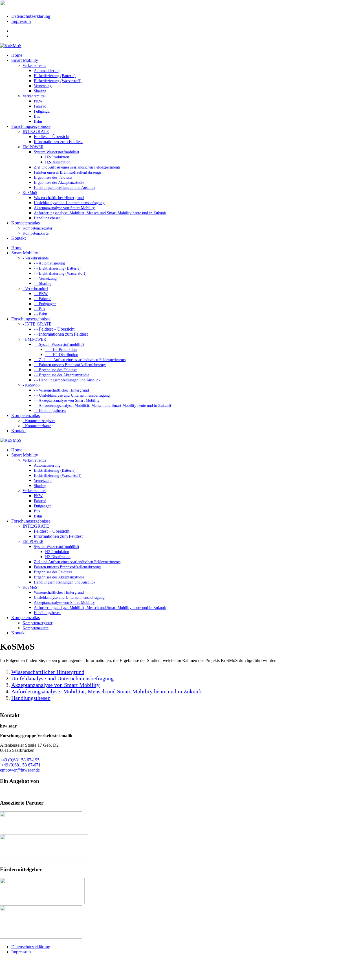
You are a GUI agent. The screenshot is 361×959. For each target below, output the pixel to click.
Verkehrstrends (34, 66)
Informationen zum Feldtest (58, 141)
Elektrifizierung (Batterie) (55, 76)
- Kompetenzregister (39, 421)
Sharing (40, 91)
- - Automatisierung (49, 263)
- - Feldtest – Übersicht (54, 329)
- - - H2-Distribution (61, 355)
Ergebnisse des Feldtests (53, 177)
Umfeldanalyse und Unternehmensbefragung (69, 203)
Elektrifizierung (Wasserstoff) (58, 81)
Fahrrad (40, 106)
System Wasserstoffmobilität (56, 152)
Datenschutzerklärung (30, 16)
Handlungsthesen (47, 218)
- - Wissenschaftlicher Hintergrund (61, 390)
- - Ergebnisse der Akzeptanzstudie (61, 375)
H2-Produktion (57, 157)
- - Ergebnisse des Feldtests (55, 370)
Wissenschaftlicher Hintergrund (59, 198)
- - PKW (41, 294)
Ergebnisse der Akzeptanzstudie (59, 182)
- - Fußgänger (45, 304)
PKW (38, 101)
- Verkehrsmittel (35, 289)
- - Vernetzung (45, 278)
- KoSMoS (31, 385)
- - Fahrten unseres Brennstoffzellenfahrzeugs (70, 365)
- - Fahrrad (42, 299)
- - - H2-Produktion (61, 350)
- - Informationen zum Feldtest (61, 334)
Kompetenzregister (37, 228)
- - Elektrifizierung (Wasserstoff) (60, 273)
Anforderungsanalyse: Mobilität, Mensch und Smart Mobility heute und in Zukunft (100, 213)
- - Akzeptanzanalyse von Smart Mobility (67, 400)
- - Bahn (40, 314)
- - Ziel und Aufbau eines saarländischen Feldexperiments (80, 360)
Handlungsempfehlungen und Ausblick (64, 187)
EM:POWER (33, 147)
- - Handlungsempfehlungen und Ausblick (67, 380)
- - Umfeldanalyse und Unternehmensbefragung (72, 395)
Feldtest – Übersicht (51, 136)
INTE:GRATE (36, 131)
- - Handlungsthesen (50, 410)
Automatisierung (47, 71)
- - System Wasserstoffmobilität (59, 344)
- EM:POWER (34, 339)
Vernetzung (43, 86)
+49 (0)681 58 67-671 (21, 765)
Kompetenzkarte (36, 233)
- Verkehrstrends (36, 258)
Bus (37, 116)
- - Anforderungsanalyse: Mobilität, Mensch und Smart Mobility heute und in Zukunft (102, 405)
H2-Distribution (58, 162)
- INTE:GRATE (37, 324)
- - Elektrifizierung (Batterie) (57, 268)
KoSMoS (30, 193)
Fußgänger (42, 111)
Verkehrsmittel (34, 96)
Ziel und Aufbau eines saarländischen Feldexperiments (77, 167)
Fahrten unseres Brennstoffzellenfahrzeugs (67, 172)
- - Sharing (42, 283)
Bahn (38, 121)
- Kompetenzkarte (37, 426)
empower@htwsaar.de (20, 770)
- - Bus (39, 309)
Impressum (21, 21)
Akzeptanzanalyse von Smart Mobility (64, 208)
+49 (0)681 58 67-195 (19, 759)
